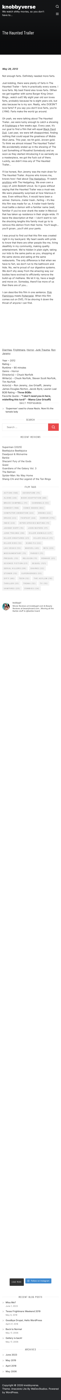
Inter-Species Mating (34, 523)
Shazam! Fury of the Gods (16, 461)
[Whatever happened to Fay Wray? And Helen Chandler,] (30, 1028)
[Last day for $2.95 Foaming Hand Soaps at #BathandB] (30, 731)
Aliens (10, 498)
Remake (48, 558)
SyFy (9, 578)
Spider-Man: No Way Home (17, 475)
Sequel (39, 563)
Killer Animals (40, 533)
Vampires (12, 588)
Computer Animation (19, 513)
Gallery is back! (14, 1338)
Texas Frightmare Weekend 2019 (23, 1311)
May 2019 (11, 1360)
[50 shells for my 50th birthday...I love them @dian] (30, 863)
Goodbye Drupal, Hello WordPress (24, 1320)
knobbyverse (19, 7)
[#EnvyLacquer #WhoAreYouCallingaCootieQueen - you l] (30, 664)
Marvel (32, 548)
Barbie (5, 457)
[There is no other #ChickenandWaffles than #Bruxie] (30, 995)
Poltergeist (28, 295)
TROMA (29, 583)
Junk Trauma (42, 349)
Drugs (10, 518)
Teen (24, 578)
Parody (36, 553)
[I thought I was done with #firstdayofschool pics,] (30, 631)
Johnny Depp (14, 528)
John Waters (38, 528)
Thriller (11, 583)
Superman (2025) (12, 447)
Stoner (10, 573)
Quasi (5, 464)
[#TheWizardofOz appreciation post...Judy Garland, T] (30, 1128)
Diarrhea (7, 349)
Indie (9, 523)
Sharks (37, 568)
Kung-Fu (33, 543)
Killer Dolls (43, 538)
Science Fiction (16, 563)
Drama (44, 513)
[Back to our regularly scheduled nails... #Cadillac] (30, 797)
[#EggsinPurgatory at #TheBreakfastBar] (30, 929)
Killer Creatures (16, 538)
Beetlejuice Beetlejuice (14, 450)
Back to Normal (14, 1329)
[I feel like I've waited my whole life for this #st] (30, 1194)
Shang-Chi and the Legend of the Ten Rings (26, 479)
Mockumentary (15, 553)
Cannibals (40, 503)
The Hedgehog (37, 178)
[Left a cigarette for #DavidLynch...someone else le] (30, 1161)
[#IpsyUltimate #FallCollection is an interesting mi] (30, 698)
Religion (30, 558)
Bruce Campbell (16, 503)
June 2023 (11, 1354)
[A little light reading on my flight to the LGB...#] (30, 1227)
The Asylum (43, 578)
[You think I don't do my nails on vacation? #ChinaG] (30, 896)
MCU (49, 548)
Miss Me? (11, 1302)
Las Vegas (12, 548)
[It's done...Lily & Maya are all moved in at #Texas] (30, 764)
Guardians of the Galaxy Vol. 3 (19, 468)
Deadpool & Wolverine (14, 454)
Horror (30, 349)
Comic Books (34, 508)
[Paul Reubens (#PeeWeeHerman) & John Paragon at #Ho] (30, 1095)
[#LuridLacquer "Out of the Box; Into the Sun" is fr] (30, 1260)
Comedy (11, 508)
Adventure (31, 493)
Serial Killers (15, 568)
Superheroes (31, 573)
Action (11, 493)
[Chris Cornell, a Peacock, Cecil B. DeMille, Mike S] (30, 1061)
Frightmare (11, 125)
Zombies (31, 588)
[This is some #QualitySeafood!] (30, 962)
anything (7, 182)
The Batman (8, 471)
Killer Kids (13, 543)
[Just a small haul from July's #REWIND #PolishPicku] (30, 830)
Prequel (11, 558)
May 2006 (11, 1371)
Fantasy (28, 518)
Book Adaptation (34, 498)
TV (44, 583)
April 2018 (11, 1365)
